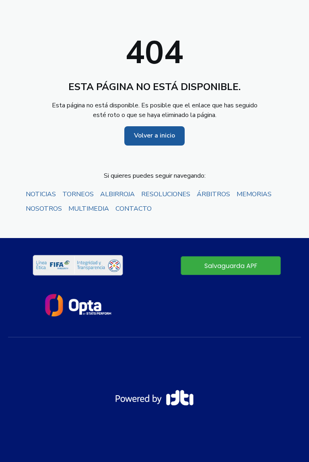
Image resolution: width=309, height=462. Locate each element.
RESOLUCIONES (165, 194)
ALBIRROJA (117, 194)
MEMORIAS (254, 194)
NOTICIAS (41, 194)
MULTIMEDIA (88, 209)
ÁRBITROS (213, 194)
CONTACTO (133, 209)
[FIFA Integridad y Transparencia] (78, 265)
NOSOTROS (44, 209)
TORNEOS (78, 194)
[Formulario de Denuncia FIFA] (231, 265)
